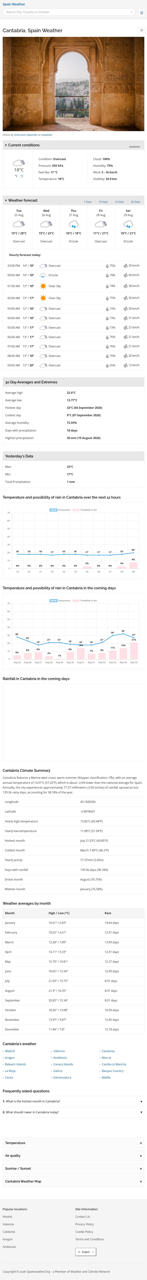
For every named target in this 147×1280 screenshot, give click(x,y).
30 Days (135, 201)
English (86, 1252)
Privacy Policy (84, 1224)
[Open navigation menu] (141, 13)
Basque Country (113, 1071)
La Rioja (10, 1071)
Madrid (10, 1051)
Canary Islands (63, 1064)
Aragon (10, 1058)
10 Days (103, 201)
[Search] (131, 12)
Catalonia (108, 1051)
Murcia (106, 1058)
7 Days (88, 201)
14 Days (119, 201)
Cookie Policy (84, 1231)
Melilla (106, 1077)
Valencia (59, 1051)
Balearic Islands (15, 1064)
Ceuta (9, 1077)
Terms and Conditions (89, 1239)
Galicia (57, 1071)
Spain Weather (14, 4)
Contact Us (82, 1216)
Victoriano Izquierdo (25, 134)
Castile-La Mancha (114, 1064)
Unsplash (46, 134)
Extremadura (62, 1077)
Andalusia (60, 1058)
